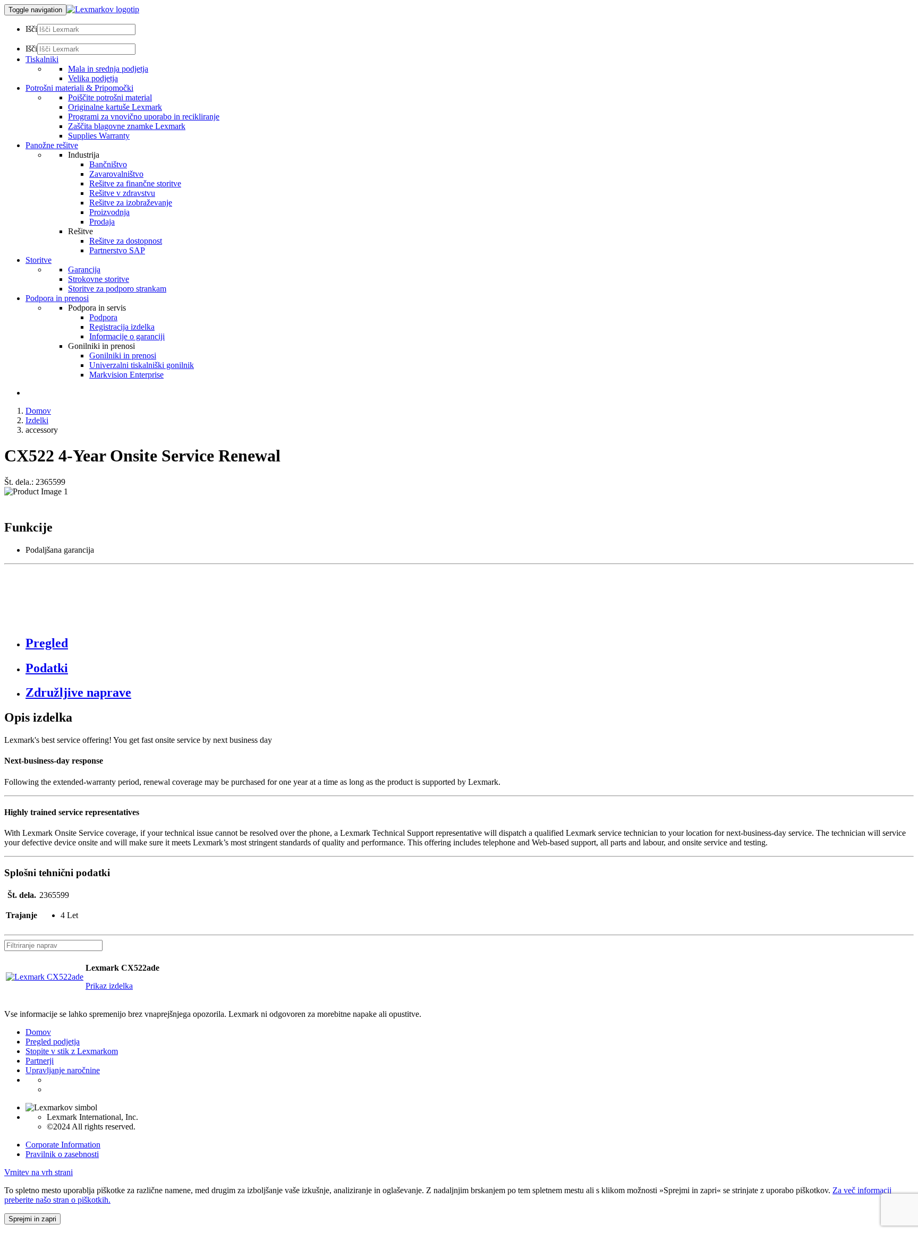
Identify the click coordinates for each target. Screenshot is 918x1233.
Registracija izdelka (122, 326)
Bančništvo (108, 164)
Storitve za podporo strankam (117, 288)
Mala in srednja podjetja (108, 68)
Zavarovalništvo (116, 173)
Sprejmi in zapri (32, 1219)
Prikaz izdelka (109, 985)
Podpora (103, 317)
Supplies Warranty (99, 135)
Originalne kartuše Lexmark (115, 107)
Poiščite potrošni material (110, 97)
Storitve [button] (39, 259)
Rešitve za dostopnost (125, 240)
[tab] (470, 643)
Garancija (84, 269)
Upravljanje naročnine (63, 1070)
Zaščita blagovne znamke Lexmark (126, 126)
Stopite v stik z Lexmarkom (72, 1051)
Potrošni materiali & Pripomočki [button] (79, 87)
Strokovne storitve (98, 279)
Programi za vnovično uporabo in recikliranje (143, 116)
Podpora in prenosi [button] (57, 298)
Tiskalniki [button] (42, 59)
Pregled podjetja (53, 1041)
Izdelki (37, 420)
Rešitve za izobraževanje (130, 202)
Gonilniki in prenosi (122, 355)
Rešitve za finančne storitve (135, 183)
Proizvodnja (109, 212)
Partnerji (40, 1060)
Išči (31, 28)
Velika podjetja (93, 78)
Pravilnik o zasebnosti (62, 1154)
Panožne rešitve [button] (52, 145)
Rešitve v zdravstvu (122, 193)
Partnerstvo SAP (117, 250)
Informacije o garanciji (127, 336)
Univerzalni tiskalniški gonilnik (141, 365)
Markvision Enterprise (126, 374)
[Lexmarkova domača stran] (102, 9)
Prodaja (102, 221)
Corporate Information (63, 1144)
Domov (38, 410)
